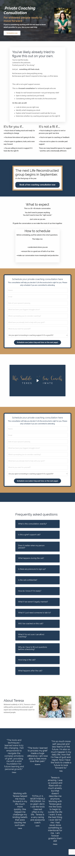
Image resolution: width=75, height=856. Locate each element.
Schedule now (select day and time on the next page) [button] (37, 342)
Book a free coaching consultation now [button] (37, 185)
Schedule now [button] (12, 33)
